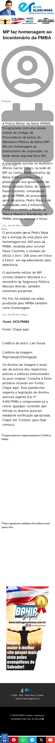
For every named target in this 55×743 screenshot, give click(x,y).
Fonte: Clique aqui (15, 329)
